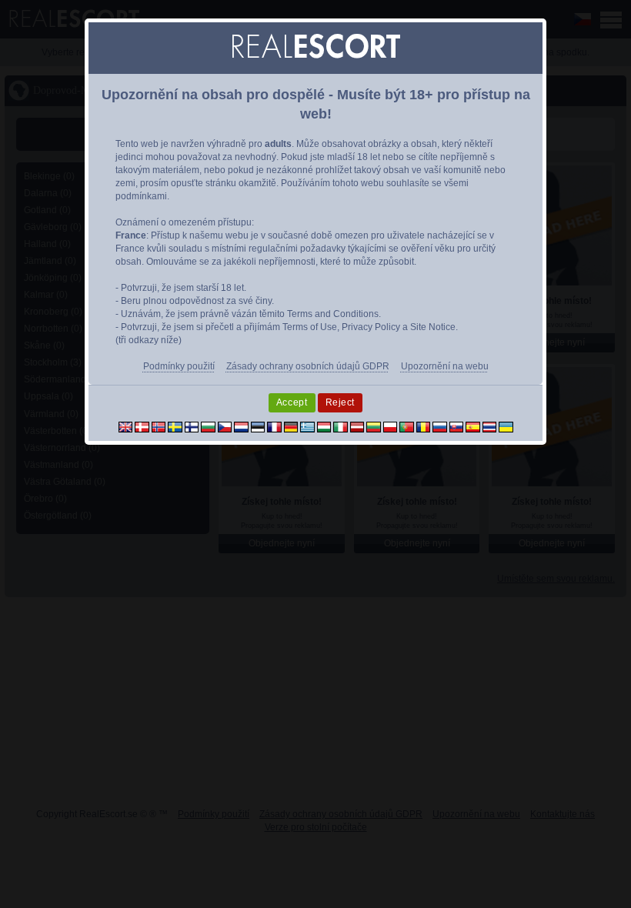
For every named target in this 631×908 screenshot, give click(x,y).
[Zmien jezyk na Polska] (390, 426)
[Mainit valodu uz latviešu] (357, 426)
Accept (292, 402)
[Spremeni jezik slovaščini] (456, 426)
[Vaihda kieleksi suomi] (192, 426)
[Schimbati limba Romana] (423, 426)
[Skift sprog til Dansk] (142, 426)
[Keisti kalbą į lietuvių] (373, 426)
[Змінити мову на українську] (506, 426)
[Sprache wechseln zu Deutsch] (291, 426)
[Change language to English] (126, 426)
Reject (341, 402)
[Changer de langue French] (274, 426)
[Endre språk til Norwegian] (159, 426)
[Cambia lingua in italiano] (340, 426)
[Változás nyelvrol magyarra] (324, 426)
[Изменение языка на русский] (439, 426)
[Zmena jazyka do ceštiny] (225, 426)
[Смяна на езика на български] (208, 426)
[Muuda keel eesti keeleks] (258, 426)
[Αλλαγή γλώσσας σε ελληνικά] (307, 426)
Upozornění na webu (445, 366)
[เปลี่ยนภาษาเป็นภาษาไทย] (489, 426)
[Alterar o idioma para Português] (406, 426)
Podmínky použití (179, 366)
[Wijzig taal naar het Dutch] (241, 426)
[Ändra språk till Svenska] (175, 426)
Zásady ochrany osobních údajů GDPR (307, 366)
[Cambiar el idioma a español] (473, 426)
